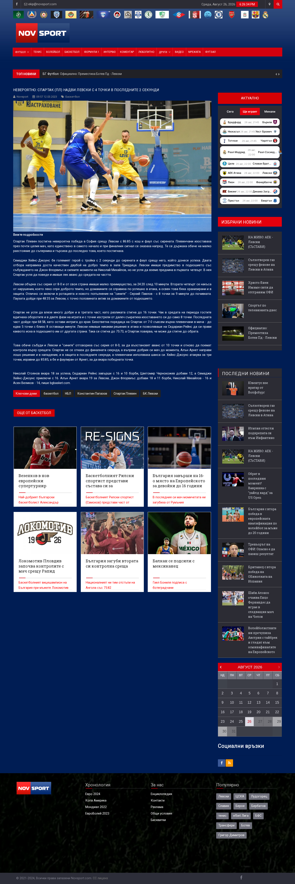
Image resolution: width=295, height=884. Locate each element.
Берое (240, 806)
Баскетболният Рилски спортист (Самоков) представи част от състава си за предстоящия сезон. (112, 502)
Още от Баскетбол (34, 413)
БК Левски (150, 393)
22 (277, 712)
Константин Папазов (92, 393)
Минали (269, 111)
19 (249, 712)
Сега (230, 111)
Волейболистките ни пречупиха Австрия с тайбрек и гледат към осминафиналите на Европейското (262, 640)
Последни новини (246, 373)
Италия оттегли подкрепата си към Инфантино (261, 433)
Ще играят (250, 111)
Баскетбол (72, 51)
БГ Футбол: (51, 74)
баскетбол (51, 393)
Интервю (110, 51)
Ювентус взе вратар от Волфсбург (258, 387)
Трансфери (226, 825)
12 (249, 702)
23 (223, 721)
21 (268, 712)
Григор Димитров (231, 835)
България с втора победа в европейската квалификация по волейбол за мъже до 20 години (263, 521)
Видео (179, 51)
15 (277, 702)
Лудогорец (259, 796)
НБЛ (68, 393)
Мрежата (194, 51)
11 (241, 702)
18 (241, 712)
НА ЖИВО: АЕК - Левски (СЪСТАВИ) (85, 74)
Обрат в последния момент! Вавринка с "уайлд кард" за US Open (260, 486)
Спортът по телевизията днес (262, 307)
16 (223, 712)
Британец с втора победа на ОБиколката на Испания (262, 574)
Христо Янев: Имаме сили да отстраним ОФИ (260, 287)
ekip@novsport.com (42, 4)
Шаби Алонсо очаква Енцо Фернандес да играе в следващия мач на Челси (261, 605)
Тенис (37, 51)
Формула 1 (91, 51)
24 (232, 721)
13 (258, 702)
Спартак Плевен (125, 393)
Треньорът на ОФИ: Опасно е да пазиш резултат (261, 549)
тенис (222, 816)
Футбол (20, 52)
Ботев (245, 825)
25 (241, 721)
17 (232, 712)
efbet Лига (241, 816)
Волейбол (53, 51)
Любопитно (146, 51)
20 (258, 712)
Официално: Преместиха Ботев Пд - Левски (262, 333)
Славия (223, 806)
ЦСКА (240, 796)
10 (232, 702)
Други (163, 52)
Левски (223, 796)
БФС (258, 816)
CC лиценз (100, 878)
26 (249, 721)
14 (268, 702)
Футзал (210, 51)
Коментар (127, 51)
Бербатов (258, 806)
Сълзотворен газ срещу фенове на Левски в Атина (261, 264)
